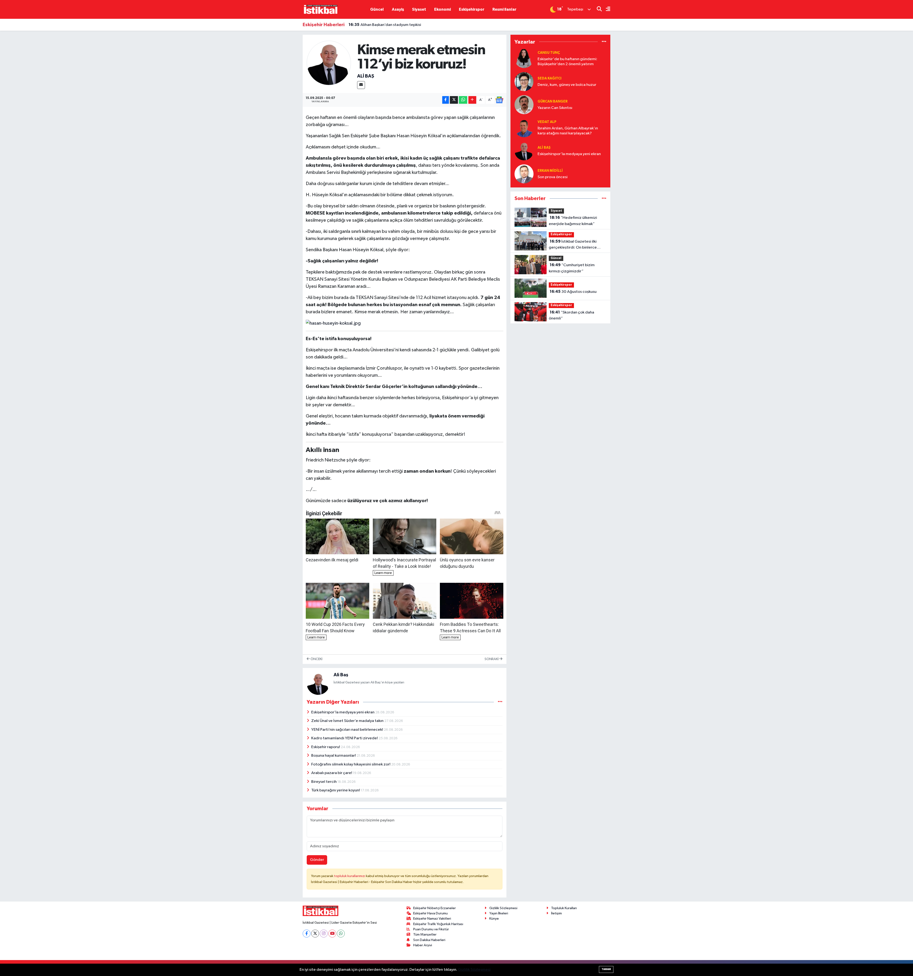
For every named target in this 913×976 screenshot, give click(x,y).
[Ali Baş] (329, 63)
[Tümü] (604, 42)
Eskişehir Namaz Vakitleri (432, 918)
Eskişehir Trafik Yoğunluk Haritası (438, 924)
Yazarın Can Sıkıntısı (555, 108)
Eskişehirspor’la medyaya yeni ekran (343, 712)
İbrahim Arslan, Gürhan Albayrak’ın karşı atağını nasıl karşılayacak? (568, 130)
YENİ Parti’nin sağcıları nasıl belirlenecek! (347, 730)
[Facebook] (307, 933)
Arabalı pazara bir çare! (332, 773)
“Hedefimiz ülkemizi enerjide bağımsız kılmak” (573, 221)
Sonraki (492, 659)
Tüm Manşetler (425, 934)
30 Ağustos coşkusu (573, 291)
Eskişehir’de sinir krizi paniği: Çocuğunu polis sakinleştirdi (405, 25)
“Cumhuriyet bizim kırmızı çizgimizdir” (572, 268)
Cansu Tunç (549, 52)
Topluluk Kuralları (564, 908)
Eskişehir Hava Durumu (430, 913)
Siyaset (419, 9)
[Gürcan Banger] (524, 105)
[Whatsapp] (341, 933)
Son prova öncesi (553, 177)
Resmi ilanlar (504, 9)
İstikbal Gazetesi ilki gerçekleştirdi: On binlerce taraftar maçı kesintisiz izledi (574, 245)
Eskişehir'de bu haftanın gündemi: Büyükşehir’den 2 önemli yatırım (567, 61)
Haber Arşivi (422, 945)
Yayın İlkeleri (498, 913)
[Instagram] (324, 933)
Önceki (316, 659)
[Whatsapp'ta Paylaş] (463, 100)
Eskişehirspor (471, 9)
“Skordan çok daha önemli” (571, 315)
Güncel (377, 9)
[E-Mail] (361, 85)
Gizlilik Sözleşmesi (503, 908)
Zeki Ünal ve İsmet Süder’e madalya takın (347, 721)
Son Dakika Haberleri (429, 940)
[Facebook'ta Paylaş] (445, 100)
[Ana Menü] (606, 9)
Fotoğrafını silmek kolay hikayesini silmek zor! (351, 764)
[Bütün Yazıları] (500, 702)
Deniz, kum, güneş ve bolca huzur (567, 85)
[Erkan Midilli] (524, 174)
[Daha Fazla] (472, 100)
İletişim (556, 913)
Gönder (317, 860)
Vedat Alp (547, 122)
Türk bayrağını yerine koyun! (336, 790)
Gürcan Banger (553, 101)
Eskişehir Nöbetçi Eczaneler (434, 908)
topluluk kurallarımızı (350, 876)
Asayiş (398, 9)
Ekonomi (442, 9)
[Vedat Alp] (524, 128)
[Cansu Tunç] (524, 58)
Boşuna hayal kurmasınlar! (334, 756)
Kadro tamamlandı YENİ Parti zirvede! (345, 738)
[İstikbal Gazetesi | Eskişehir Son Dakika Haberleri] (320, 9)
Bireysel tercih (324, 782)
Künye (494, 918)
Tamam (606, 969)
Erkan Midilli (550, 170)
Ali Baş (365, 76)
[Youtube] (332, 933)
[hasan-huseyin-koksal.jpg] (333, 323)
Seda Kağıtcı (549, 78)
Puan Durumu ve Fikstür (431, 929)
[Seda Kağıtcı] (524, 81)
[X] (315, 933)
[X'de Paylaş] (454, 100)
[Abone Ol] (499, 100)
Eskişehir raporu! (326, 747)
